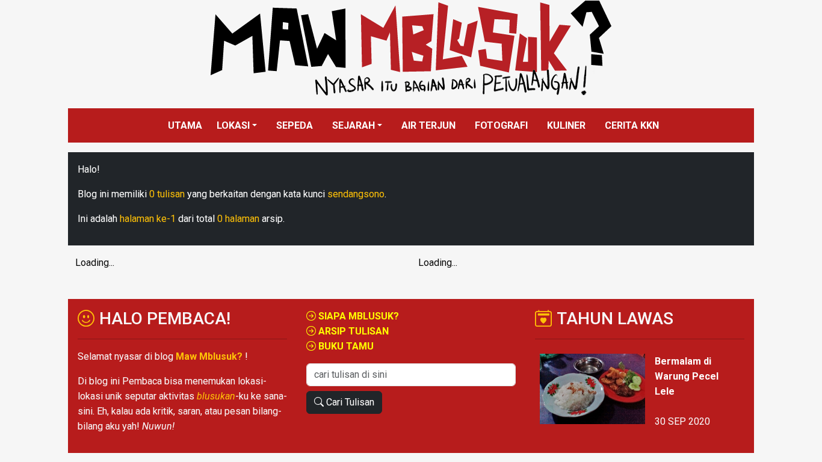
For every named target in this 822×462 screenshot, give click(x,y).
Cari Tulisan (349, 402)
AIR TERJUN (428, 125)
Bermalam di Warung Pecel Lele (686, 376)
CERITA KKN (632, 125)
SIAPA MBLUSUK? (357, 316)
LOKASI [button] (233, 125)
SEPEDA (294, 125)
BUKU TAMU (345, 346)
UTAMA (185, 125)
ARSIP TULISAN (352, 331)
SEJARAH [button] (353, 125)
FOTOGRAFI (501, 125)
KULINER (566, 125)
